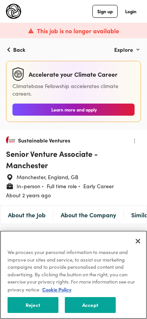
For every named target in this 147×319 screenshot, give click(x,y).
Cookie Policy (57, 289)
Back (19, 49)
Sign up (105, 11)
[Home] (13, 11)
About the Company (88, 215)
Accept (90, 304)
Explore (123, 49)
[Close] (138, 241)
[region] (73, 275)
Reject (33, 304)
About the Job (27, 215)
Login (130, 11)
